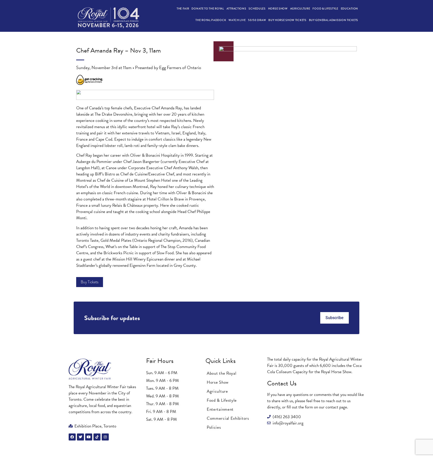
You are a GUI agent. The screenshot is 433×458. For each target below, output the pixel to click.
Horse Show (278, 9)
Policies (214, 427)
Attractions (236, 9)
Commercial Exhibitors (228, 418)
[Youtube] (88, 436)
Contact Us (281, 383)
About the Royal (222, 373)
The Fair (183, 9)
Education (349, 9)
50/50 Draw (257, 20)
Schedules (257, 9)
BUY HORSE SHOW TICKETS (287, 20)
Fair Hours (159, 361)
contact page (336, 407)
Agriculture (300, 9)
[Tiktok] (96, 436)
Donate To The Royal (207, 9)
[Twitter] (80, 436)
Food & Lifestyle (325, 9)
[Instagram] (105, 436)
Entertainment (220, 409)
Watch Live (237, 20)
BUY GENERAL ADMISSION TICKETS (333, 20)
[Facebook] (72, 436)
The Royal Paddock (210, 20)
